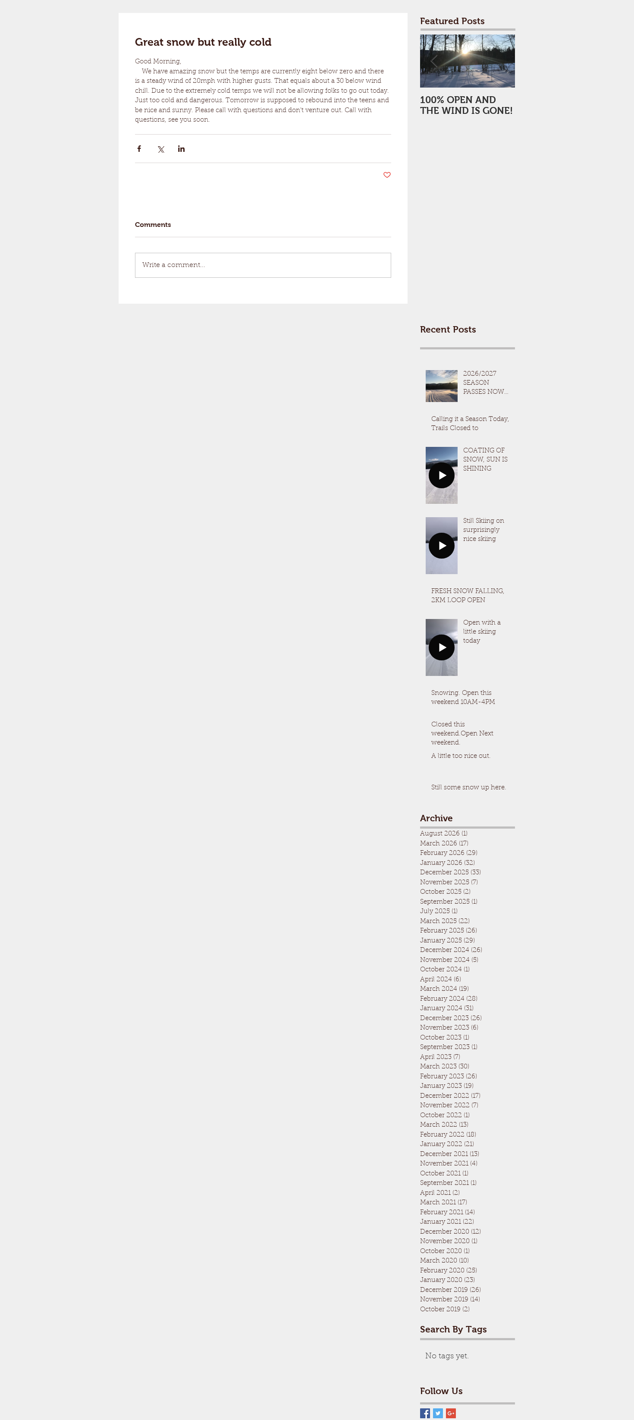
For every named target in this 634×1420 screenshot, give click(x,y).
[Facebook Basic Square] (425, 1413)
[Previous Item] (434, 61)
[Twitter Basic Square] (438, 1413)
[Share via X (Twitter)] (160, 149)
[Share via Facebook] (139, 149)
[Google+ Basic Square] (451, 1413)
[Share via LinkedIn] (181, 149)
